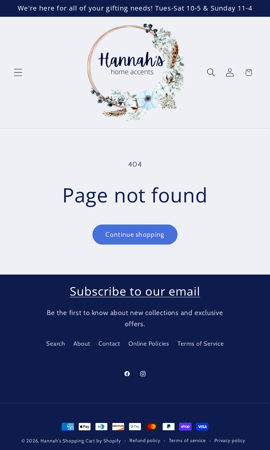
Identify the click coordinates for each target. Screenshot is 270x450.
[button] (18, 72)
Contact (109, 343)
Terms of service (187, 440)
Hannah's (51, 441)
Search (55, 343)
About (81, 343)
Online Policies (148, 343)
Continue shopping (134, 234)
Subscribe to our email (135, 291)
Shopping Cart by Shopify (92, 441)
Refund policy (144, 440)
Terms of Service (200, 343)
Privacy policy (229, 440)
